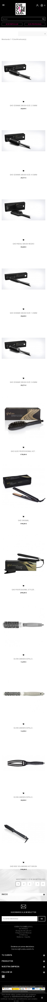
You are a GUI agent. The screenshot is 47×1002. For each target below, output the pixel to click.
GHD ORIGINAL (23, 520)
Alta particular (12, 24)
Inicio (5, 894)
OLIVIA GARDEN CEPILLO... (24, 659)
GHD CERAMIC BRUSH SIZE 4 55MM (23, 175)
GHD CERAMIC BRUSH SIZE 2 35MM (23, 105)
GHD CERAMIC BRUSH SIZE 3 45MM (23, 382)
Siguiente (43, 884)
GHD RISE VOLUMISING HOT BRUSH (23, 866)
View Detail (23, 102)
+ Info (22, 1001)
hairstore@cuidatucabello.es (22, 949)
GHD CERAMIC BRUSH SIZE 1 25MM (23, 313)
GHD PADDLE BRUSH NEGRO (23, 244)
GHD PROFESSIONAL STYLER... (23, 590)
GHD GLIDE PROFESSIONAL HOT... (23, 451)
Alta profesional (35, 24)
